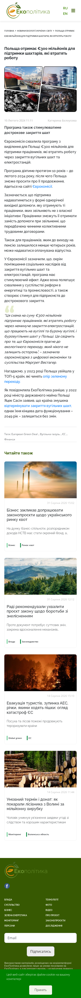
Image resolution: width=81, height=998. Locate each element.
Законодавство (30, 641)
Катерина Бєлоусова (62, 120)
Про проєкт (52, 915)
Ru (65, 8)
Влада (8, 899)
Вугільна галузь (50, 434)
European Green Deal (24, 434)
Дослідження (54, 926)
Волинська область (38, 834)
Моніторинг (11, 920)
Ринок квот (28, 545)
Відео (49, 910)
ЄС (64, 434)
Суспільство (12, 905)
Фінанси (9, 439)
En (65, 13)
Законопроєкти (55, 920)
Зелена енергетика (15, 915)
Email (12, 938)
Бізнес (8, 910)
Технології (52, 899)
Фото (49, 905)
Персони (9, 926)
